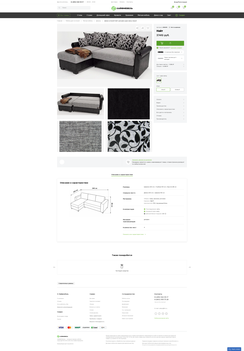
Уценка (59, 319)
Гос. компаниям (126, 310)
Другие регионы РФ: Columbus (63, 2)
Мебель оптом (126, 298)
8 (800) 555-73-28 (161, 299)
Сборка (92, 304)
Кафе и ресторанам (127, 318)
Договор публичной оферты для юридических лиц (159, 344)
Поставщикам (125, 301)
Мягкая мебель (144, 15)
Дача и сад (158, 15)
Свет (169, 15)
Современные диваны (66, 283)
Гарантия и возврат (95, 301)
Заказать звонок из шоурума (142, 159)
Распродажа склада (62, 316)
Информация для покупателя (65, 343)
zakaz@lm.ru (163, 308)
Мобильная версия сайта (162, 318)
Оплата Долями (94, 312)
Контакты (130, 2)
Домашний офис (103, 15)
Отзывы (59, 301)
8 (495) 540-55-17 (77, 2)
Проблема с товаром (96, 318)
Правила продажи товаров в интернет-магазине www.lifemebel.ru (160, 341)
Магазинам (125, 307)
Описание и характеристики (122, 174)
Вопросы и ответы (95, 307)
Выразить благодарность (97, 321)
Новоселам (125, 312)
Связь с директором (95, 315)
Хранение (129, 15)
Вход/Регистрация (180, 2)
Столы (79, 15)
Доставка (114, 2)
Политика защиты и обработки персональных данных (120, 341)
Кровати (117, 15)
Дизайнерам (125, 304)
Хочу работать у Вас (62, 304)
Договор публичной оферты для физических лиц (120, 343)
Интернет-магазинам (127, 315)
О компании (60, 298)
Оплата (122, 2)
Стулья (89, 15)
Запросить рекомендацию (64, 307)
